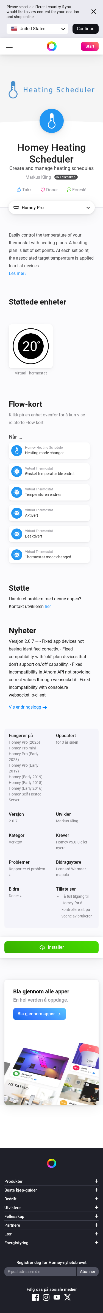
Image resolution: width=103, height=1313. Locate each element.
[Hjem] (52, 46)
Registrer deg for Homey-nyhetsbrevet (51, 1262)
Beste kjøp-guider (20, 1190)
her (48, 606)
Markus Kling (67, 821)
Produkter (13, 1181)
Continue (85, 28)
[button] (37, 29)
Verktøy (15, 842)
